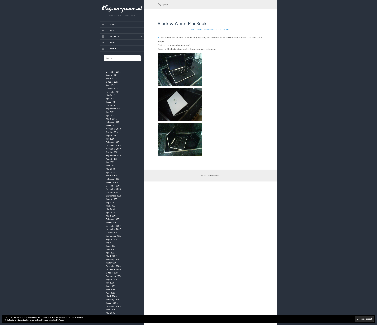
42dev (112, 43)
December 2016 (113, 72)
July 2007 (110, 242)
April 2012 (110, 98)
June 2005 (110, 309)
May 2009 (110, 169)
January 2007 (112, 262)
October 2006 (112, 272)
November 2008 (113, 189)
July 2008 (110, 202)
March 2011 (111, 118)
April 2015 (110, 85)
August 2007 (111, 239)
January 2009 (112, 182)
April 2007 (110, 252)
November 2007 (113, 229)
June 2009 (110, 165)
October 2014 (112, 88)
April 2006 (110, 293)
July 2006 (110, 282)
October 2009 (112, 152)
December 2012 (113, 92)
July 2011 (110, 112)
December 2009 (113, 145)
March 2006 (111, 296)
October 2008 (112, 192)
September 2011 (113, 108)
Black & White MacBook (182, 23)
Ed (159, 37)
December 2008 (113, 185)
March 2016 (111, 78)
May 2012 (110, 95)
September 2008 (113, 195)
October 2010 (112, 132)
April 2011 (110, 115)
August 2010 (111, 135)
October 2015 (112, 82)
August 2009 (111, 159)
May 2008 (110, 209)
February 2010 (112, 142)
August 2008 (111, 199)
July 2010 (110, 138)
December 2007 (113, 226)
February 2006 (112, 299)
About (113, 30)
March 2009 (111, 175)
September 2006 (113, 276)
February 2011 (112, 122)
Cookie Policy (58, 320)
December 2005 (113, 306)
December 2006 (113, 266)
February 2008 (112, 219)
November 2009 (113, 148)
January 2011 (112, 125)
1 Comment (225, 30)
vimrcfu (113, 49)
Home (112, 24)
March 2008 (111, 215)
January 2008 (112, 222)
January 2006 (112, 303)
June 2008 (110, 205)
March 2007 (111, 256)
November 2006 (113, 269)
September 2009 (113, 155)
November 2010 (113, 128)
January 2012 (112, 102)
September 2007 (113, 236)
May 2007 (110, 249)
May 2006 (110, 289)
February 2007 (112, 259)
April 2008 (110, 212)
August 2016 (111, 75)
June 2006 (110, 286)
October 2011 (112, 105)
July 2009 (110, 162)
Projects (114, 36)
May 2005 (110, 313)
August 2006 (111, 279)
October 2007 (112, 232)
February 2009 (112, 179)
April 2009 (110, 172)
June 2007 (110, 246)
